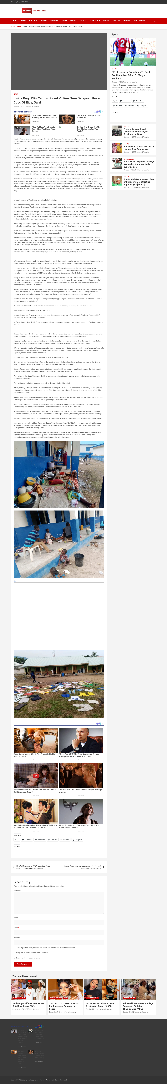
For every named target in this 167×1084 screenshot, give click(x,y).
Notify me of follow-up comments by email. (32, 953)
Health (116, 21)
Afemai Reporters (31, 1080)
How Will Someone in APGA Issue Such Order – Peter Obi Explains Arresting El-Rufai (34, 867)
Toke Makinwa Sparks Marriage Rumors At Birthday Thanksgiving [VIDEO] (138, 1006)
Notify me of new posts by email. (28, 958)
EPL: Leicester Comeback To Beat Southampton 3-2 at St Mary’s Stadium (131, 75)
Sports (83, 21)
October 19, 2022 (20, 107)
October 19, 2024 (118, 82)
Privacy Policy (45, 1080)
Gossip (106, 21)
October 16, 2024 (130, 187)
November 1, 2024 (19, 1009)
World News (139, 21)
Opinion (126, 21)
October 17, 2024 (130, 170)
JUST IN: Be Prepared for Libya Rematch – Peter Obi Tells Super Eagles (139, 164)
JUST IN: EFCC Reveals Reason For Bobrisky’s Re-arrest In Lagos (64, 1006)
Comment (18, 890)
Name (16, 918)
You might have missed (24, 976)
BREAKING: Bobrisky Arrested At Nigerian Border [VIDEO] (100, 1005)
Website (17, 938)
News (23, 21)
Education (95, 21)
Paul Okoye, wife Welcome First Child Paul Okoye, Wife (28, 1005)
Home (14, 21)
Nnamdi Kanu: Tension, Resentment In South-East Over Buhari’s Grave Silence (82, 867)
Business (54, 21)
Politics (33, 21)
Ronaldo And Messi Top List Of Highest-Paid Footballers (139, 147)
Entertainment (69, 21)
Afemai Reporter (33, 107)
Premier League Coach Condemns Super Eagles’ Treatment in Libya (136, 132)
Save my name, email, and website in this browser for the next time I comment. (46, 948)
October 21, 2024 (92, 1009)
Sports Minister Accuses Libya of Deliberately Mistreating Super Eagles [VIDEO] (139, 182)
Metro (44, 21)
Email (16, 928)
